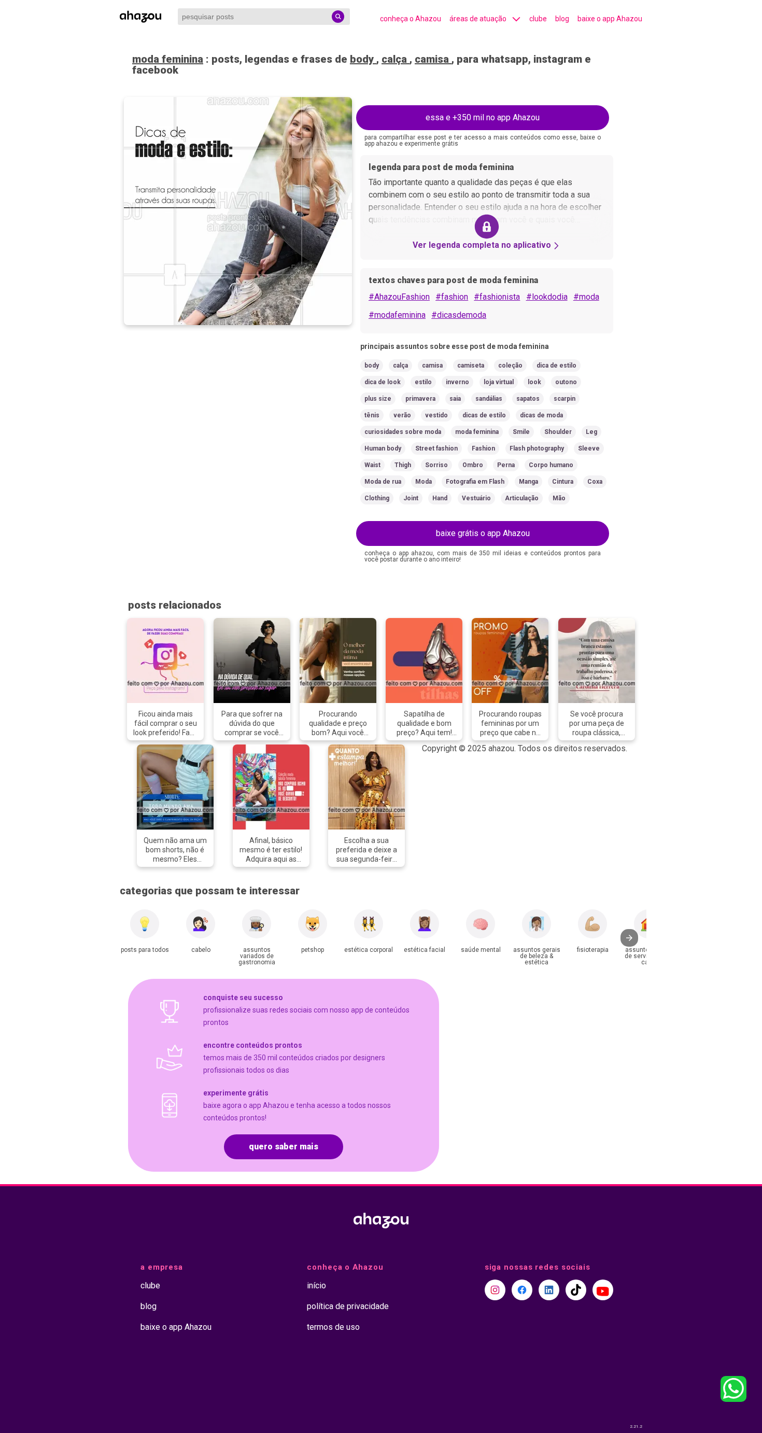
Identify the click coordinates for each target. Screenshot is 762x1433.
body (363, 59)
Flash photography (537, 448)
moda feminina (167, 59)
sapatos (528, 398)
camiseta (470, 365)
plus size (377, 398)
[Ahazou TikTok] (576, 1290)
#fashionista (497, 297)
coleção (510, 365)
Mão (559, 498)
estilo (423, 382)
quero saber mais (283, 1146)
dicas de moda (541, 415)
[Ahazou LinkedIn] (549, 1290)
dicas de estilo (484, 415)
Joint (410, 498)
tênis (371, 415)
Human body (382, 448)
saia (455, 398)
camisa (433, 59)
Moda (423, 481)
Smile (521, 431)
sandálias (488, 398)
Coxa (594, 481)
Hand (439, 498)
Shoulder (558, 431)
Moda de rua (382, 481)
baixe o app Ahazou (609, 19)
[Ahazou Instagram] (495, 1290)
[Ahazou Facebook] (522, 1290)
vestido (436, 415)
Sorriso (436, 465)
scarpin (564, 398)
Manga (528, 481)
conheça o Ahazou (410, 19)
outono (566, 382)
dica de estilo (556, 365)
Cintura (562, 481)
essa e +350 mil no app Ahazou (483, 117)
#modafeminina (397, 315)
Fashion (483, 448)
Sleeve (589, 448)
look (534, 382)
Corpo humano (551, 465)
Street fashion (436, 448)
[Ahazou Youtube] (602, 1290)
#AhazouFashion (399, 297)
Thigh (402, 465)
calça (396, 59)
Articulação (522, 498)
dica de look (382, 382)
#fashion (451, 297)
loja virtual (499, 382)
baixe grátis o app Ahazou (483, 533)
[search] (338, 16)
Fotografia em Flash (475, 481)
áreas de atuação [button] (477, 19)
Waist (372, 465)
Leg (591, 431)
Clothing (376, 498)
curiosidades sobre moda (402, 431)
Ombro (472, 465)
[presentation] (629, 938)
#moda (586, 297)
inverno (457, 382)
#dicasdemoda (458, 315)
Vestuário (476, 498)
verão (402, 415)
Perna (506, 465)
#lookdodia (547, 297)
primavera (420, 398)
